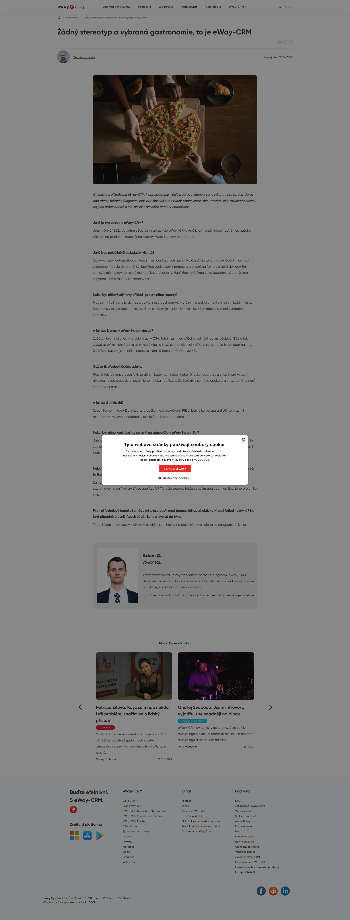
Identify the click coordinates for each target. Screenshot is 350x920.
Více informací (202, 459)
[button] (175, 478)
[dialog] (175, 460)
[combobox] (243, 439)
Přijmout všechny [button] (175, 468)
